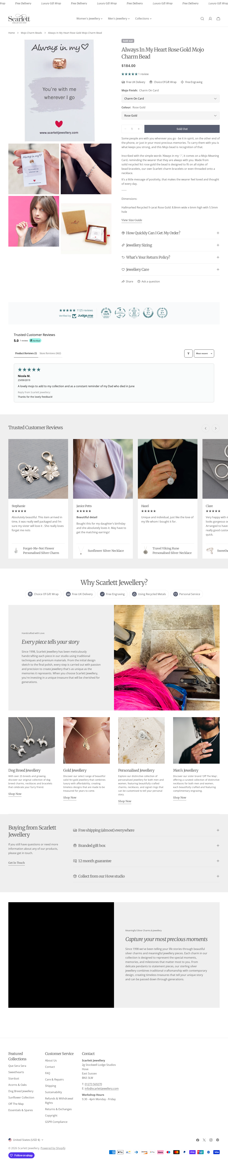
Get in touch (16, 862)
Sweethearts (16, 1072)
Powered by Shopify (53, 1148)
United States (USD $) (26, 1140)
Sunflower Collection (21, 1097)
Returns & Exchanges (58, 1109)
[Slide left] (206, 428)
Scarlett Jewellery (28, 1148)
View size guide (132, 220)
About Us (51, 1060)
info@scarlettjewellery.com (102, 1088)
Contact (50, 1067)
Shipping (50, 1086)
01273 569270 (93, 1084)
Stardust (13, 1078)
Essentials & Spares (20, 1110)
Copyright (51, 1115)
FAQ (47, 1073)
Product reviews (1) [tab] (26, 353)
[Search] (202, 18)
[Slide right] (216, 428)
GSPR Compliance (56, 1122)
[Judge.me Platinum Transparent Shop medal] (120, 312)
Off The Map (16, 1104)
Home (11, 32)
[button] (130, 74)
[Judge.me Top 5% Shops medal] (148, 312)
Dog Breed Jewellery (20, 1091)
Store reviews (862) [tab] (50, 353)
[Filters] (188, 353)
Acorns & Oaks (17, 1085)
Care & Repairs (54, 1079)
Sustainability (53, 1092)
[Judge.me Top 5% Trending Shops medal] (162, 312)
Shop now (15, 794)
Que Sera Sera (17, 1066)
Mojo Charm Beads (31, 32)
